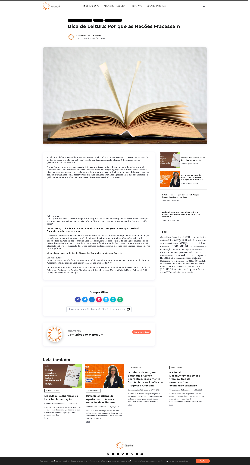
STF (168, 272)
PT (175, 270)
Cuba (176, 243)
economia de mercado (198, 247)
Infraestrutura (176, 258)
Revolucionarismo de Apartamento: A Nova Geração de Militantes (192, 177)
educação (166, 249)
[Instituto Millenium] (51, 6)
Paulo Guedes (182, 267)
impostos (201, 255)
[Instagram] (108, 454)
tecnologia (175, 272)
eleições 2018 (167, 252)
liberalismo (180, 261)
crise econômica (167, 243)
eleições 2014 (197, 250)
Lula (195, 263)
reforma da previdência (190, 269)
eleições (187, 250)
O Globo (171, 266)
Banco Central (178, 237)
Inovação (186, 258)
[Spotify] (141, 454)
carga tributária (199, 237)
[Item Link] (170, 160)
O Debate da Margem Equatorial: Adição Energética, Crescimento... (180, 196)
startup (163, 272)
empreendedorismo (188, 252)
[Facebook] (117, 454)
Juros (173, 261)
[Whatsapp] (132, 454)
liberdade (191, 260)
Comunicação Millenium (88, 36)
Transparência (186, 272)
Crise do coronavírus (197, 240)
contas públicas (167, 240)
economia (179, 246)
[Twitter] (122, 454)
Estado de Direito (185, 255)
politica (166, 269)
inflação (165, 257)
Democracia (189, 243)
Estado (171, 255)
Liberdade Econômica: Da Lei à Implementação (193, 159)
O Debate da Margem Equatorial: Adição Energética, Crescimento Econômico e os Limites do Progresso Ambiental (145, 379)
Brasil (188, 236)
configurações (181, 461)
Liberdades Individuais (182, 264)
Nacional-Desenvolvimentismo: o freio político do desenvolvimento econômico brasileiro (181, 214)
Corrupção (181, 239)
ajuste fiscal (165, 237)
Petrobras (192, 267)
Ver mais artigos (141, 332)
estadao (164, 255)
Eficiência (178, 249)
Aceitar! (203, 461)
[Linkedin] (127, 454)
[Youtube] (113, 454)
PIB (199, 266)
